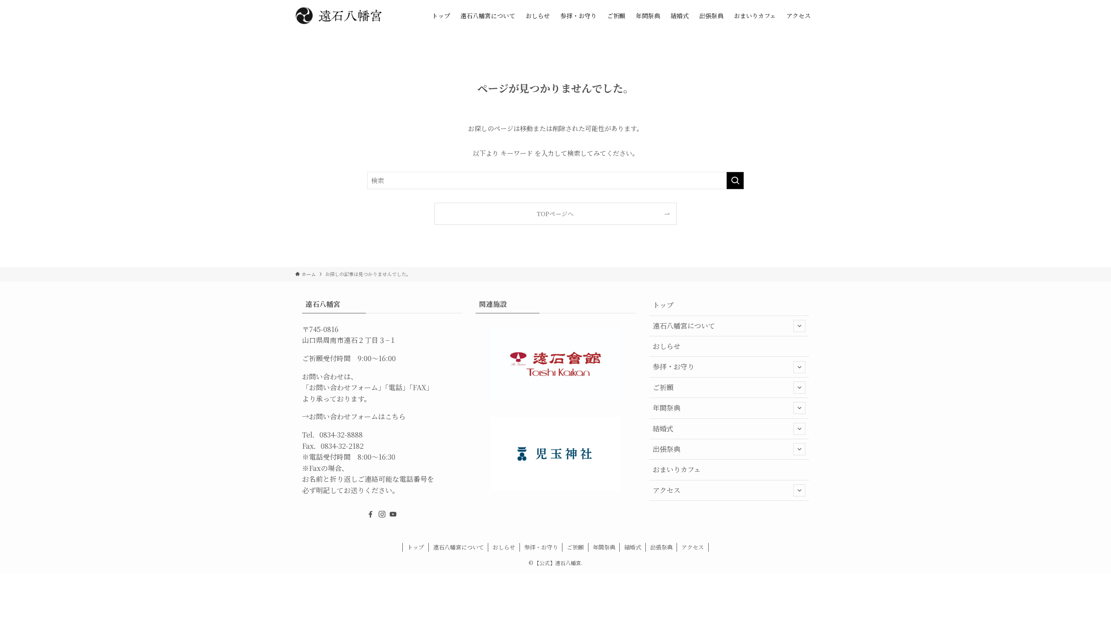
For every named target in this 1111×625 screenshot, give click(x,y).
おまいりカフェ (677, 469)
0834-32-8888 (341, 435)
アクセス (666, 490)
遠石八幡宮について (684, 326)
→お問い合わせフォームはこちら (354, 416)
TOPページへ (555, 213)
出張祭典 (666, 449)
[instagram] (382, 514)
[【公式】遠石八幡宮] (338, 15)
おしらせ (666, 346)
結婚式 (663, 429)
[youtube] (393, 514)
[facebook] (370, 514)
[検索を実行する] (735, 180)
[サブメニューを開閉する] (799, 326)
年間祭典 (666, 408)
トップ (663, 305)
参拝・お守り (673, 367)
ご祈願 (663, 387)
